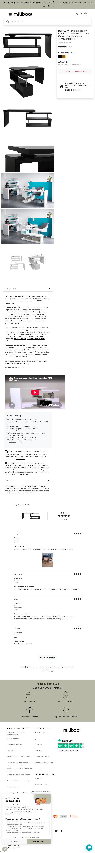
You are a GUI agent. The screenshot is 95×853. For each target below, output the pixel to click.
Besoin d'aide (40, 732)
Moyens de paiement (15, 744)
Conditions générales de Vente (18, 757)
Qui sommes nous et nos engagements (16, 734)
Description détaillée (64, 42)
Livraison (10, 751)
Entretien (9, 480)
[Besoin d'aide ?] (89, 847)
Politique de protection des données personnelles (17, 764)
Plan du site (39, 751)
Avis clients (39, 744)
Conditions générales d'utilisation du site (19, 770)
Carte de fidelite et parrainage (18, 781)
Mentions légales (13, 738)
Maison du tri (20, 459)
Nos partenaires (41, 784)
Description (10, 289)
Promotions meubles (43, 757)
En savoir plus (23, 474)
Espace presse (40, 740)
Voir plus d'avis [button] (47, 658)
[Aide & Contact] (76, 14)
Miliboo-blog (39, 778)
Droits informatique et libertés (18, 775)
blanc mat (15, 363)
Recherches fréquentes (44, 763)
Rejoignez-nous (13, 787)
